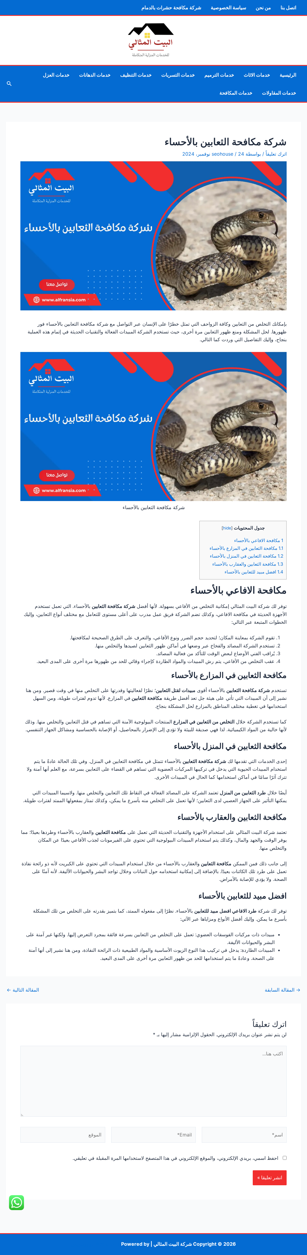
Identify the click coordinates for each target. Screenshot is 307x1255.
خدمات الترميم (219, 75)
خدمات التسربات (178, 75)
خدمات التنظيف (136, 75)
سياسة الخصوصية (228, 7)
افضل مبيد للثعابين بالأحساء (254, 572)
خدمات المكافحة (235, 93)
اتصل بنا (288, 7)
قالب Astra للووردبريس (95, 1244)
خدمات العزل (56, 75)
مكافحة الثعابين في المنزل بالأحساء (246, 556)
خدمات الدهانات (95, 75)
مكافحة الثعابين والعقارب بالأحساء (247, 564)
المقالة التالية (23, 989)
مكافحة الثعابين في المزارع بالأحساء (246, 548)
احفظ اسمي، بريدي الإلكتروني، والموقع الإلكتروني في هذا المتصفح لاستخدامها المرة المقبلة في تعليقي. (175, 1158)
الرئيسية (288, 75)
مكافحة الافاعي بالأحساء (258, 540)
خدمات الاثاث (257, 75)
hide (227, 528)
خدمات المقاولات (279, 93)
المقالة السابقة (282, 989)
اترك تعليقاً (276, 154)
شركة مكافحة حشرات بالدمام (171, 7)
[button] (8, 83)
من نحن (263, 7)
